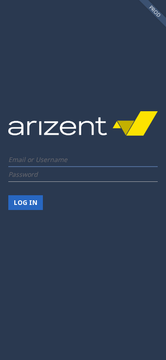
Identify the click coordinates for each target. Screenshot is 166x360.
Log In (25, 202)
